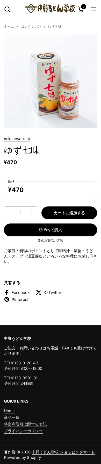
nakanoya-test (17, 138)
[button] (7, 9)
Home (9, 410)
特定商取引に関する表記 (25, 424)
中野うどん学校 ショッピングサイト (63, 452)
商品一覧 (11, 417)
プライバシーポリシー (23, 430)
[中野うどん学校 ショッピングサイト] (50, 9)
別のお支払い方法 (50, 240)
